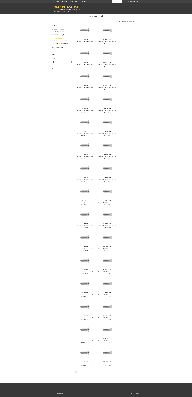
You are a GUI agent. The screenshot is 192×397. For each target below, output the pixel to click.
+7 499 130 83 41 (74, 11)
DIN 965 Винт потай (57, 38)
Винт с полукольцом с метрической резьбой (57, 48)
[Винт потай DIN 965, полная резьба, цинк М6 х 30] (107, 283)
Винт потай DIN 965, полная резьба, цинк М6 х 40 (107, 318)
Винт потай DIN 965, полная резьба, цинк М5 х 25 (85, 88)
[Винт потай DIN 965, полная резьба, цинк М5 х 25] (85, 76)
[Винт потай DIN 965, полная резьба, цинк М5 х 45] (85, 122)
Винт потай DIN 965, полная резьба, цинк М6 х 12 (85, 249)
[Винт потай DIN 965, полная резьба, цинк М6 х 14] (107, 237)
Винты (72, 21)
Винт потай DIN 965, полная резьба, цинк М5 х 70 (85, 180)
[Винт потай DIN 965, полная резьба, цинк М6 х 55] (85, 352)
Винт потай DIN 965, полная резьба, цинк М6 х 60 (107, 364)
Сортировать (122, 21)
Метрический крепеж (64, 21)
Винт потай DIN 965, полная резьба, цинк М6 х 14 (107, 249)
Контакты (77, 1)
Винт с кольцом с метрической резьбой (60, 44)
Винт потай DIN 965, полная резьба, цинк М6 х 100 (107, 226)
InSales (138, 394)
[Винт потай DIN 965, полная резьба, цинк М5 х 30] (107, 76)
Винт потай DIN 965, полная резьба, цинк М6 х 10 (85, 226)
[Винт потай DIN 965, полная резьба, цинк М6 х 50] (107, 329)
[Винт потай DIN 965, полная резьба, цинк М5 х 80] (85, 191)
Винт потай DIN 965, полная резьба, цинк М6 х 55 (85, 364)
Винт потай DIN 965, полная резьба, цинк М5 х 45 (85, 134)
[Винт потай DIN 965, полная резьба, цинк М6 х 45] (85, 329)
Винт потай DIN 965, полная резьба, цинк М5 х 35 (85, 111)
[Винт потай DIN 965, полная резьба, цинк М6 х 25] (85, 283)
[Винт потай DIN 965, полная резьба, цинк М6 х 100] (107, 214)
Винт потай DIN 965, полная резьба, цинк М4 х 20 (107, 42)
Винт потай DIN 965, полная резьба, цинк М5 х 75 (107, 180)
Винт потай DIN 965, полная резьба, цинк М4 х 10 (85, 42)
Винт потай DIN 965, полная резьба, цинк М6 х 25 (85, 295)
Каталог (84, 1)
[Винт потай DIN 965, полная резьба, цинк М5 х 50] (107, 122)
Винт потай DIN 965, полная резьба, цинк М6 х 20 (107, 272)
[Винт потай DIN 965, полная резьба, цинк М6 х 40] (107, 306)
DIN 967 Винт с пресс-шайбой (59, 41)
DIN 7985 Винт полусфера (58, 31)
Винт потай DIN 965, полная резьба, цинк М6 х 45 (85, 341)
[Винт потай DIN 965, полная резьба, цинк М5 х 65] (107, 145)
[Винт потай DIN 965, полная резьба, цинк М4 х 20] (107, 30)
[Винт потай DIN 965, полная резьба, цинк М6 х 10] (85, 214)
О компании (56, 1)
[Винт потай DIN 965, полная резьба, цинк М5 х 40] (107, 99)
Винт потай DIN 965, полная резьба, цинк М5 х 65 (107, 157)
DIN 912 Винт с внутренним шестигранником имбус (58, 35)
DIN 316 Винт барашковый (58, 29)
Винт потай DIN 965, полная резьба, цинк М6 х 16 (85, 272)
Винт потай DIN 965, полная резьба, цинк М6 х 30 (107, 295)
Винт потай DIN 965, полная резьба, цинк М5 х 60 (85, 157)
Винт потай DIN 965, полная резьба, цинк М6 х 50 (107, 341)
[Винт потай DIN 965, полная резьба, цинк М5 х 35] (85, 99)
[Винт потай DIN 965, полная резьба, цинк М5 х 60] (85, 145)
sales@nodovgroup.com (59, 11)
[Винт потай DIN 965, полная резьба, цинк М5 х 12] (85, 53)
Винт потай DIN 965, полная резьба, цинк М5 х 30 (107, 88)
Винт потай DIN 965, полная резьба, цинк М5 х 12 (85, 65)
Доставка (64, 1)
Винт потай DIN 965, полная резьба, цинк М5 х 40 (107, 111)
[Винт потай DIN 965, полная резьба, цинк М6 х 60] (107, 352)
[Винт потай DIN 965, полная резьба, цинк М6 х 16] (85, 260)
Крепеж (56, 21)
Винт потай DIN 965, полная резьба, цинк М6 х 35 (85, 318)
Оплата (71, 1)
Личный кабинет (87, 387)
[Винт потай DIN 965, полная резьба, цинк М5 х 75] (107, 168)
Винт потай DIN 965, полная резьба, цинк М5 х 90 (107, 203)
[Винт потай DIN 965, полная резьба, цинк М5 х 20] (107, 53)
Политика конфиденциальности (101, 387)
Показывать (132, 372)
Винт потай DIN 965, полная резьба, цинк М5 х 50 (107, 134)
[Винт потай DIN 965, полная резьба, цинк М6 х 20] (107, 260)
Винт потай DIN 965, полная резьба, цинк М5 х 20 (107, 65)
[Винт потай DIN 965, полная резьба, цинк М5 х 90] (107, 191)
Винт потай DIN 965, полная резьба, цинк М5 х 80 (85, 203)
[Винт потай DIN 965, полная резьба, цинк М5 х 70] (85, 168)
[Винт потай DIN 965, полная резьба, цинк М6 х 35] (85, 306)
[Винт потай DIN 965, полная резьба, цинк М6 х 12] (85, 237)
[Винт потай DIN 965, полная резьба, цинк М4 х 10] (85, 30)
